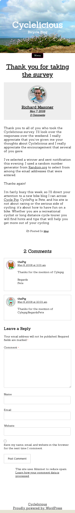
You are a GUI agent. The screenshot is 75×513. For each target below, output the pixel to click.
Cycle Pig (11, 200)
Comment (11, 347)
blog (46, 231)
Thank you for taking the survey (37, 70)
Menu (37, 55)
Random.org (37, 167)
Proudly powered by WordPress (37, 508)
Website (9, 425)
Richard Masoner (37, 107)
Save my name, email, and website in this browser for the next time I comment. (36, 446)
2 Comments (37, 115)
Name (8, 394)
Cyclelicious (37, 24)
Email (7, 410)
